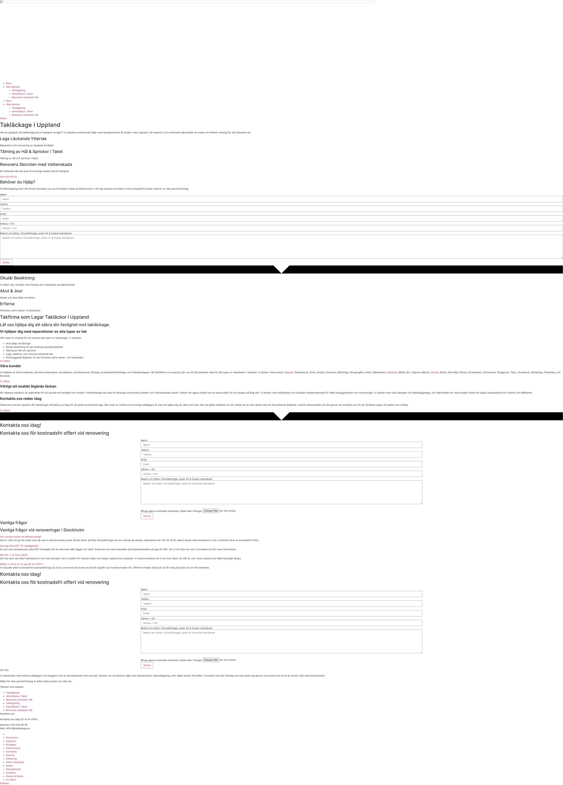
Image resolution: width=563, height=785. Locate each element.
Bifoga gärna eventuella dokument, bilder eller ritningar (171, 511)
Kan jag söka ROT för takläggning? (19, 545)
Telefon (4, 204)
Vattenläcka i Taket (22, 93)
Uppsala (288, 372)
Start (8, 83)
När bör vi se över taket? (14, 554)
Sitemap (4, 783)
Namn (3, 194)
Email (3, 214)
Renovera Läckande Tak (25, 97)
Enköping (392, 372)
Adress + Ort (7, 223)
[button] (281, 536)
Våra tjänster (13, 86)
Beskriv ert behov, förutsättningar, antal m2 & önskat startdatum (36, 233)
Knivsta (434, 372)
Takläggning (18, 90)
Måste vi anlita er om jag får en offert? (21, 564)
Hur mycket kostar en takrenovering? (20, 536)
